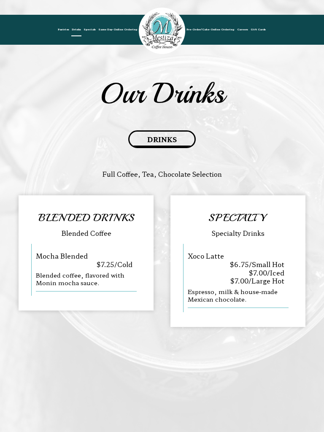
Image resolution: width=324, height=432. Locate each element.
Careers (242, 29)
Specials (90, 29)
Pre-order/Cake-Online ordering (210, 29)
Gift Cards (258, 29)
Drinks (76, 29)
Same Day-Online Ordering (118, 29)
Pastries (63, 29)
